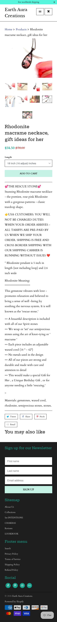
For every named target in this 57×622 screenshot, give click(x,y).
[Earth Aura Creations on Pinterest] (15, 585)
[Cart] (48, 11)
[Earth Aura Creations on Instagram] (22, 585)
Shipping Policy (12, 564)
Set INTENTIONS (14, 517)
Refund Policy (11, 569)
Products (21, 29)
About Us (9, 506)
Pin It (42, 416)
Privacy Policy (11, 553)
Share (27, 416)
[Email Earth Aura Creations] (29, 585)
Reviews (9, 528)
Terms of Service (12, 559)
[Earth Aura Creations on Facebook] (8, 585)
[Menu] (40, 11)
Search (8, 548)
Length (8, 157)
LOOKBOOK (11, 533)
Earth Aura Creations (16, 12)
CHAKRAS (10, 523)
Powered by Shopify (14, 601)
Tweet (13, 416)
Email (12, 424)
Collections (10, 512)
